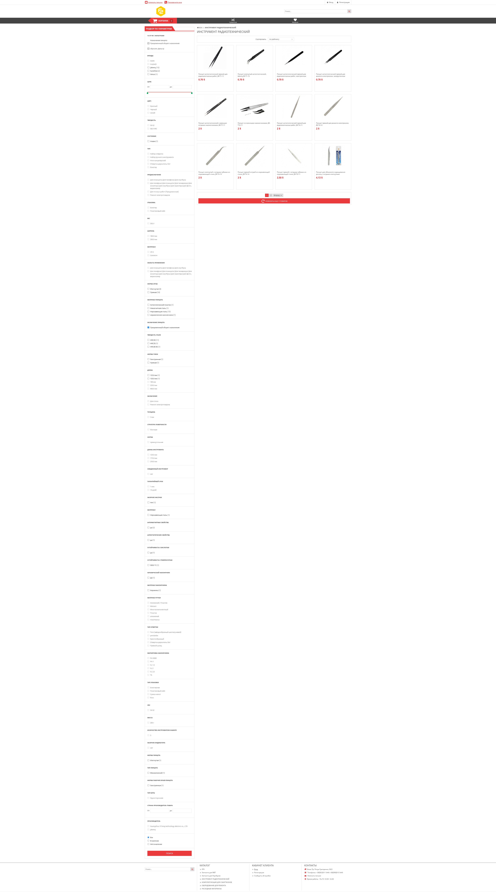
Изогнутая (155, 289)
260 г (152, 723)
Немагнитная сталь (159, 308)
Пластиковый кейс (157, 211)
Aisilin (152, 61)
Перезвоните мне (175, 2)
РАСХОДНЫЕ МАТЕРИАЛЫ (212, 889)
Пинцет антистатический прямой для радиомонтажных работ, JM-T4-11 (291, 124)
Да (152, 578)
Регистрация (259, 872)
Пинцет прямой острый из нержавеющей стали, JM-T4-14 (254, 173)
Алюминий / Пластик (158, 603)
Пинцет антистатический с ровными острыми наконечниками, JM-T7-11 (212, 124)
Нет (153, 502)
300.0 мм (153, 239)
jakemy (153, 829)
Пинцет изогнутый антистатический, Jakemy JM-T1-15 (252, 75)
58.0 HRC (153, 129)
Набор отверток (156, 154)
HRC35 (154, 343)
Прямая (155, 292)
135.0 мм (155, 378)
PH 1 (152, 661)
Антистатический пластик (161, 305)
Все (151, 837)
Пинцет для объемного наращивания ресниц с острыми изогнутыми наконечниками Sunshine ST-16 (330, 173)
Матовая (153, 429)
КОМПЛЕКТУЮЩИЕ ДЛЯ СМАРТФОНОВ (217, 882)
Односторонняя (156, 798)
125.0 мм (155, 375)
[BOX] (161, 11)
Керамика (155, 590)
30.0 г (152, 223)
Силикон (153, 255)
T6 (151, 675)
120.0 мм (153, 455)
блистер (153, 167)
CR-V (152, 252)
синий (152, 113)
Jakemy (154, 67)
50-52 (152, 125)
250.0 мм (153, 461)
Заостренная (156, 359)
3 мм (152, 417)
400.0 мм (153, 388)
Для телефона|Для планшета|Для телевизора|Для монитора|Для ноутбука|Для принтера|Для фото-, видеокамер (171, 185)
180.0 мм (153, 236)
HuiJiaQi (153, 64)
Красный (153, 106)
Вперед (277, 195)
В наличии (154, 841)
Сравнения (233, 22)
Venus (154, 74)
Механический (157, 773)
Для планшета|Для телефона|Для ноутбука (168, 180)
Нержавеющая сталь (160, 311)
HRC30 (154, 340)
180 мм (153, 382)
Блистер (153, 207)
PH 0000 (153, 658)
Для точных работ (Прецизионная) (164, 192)
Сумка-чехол (155, 694)
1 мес (152, 486)
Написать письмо (155, 2)
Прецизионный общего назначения (164, 43)
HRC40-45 (155, 347)
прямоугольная (156, 442)
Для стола (154, 401)
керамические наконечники (163, 315)
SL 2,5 (152, 671)
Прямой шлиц (156, 645)
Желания (295, 22)
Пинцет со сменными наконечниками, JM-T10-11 (254, 124)
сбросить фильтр (157, 48)
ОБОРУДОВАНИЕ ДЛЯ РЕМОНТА (214, 885)
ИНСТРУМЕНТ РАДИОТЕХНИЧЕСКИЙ (215, 879)
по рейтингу (274, 39)
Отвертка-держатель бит (160, 164)
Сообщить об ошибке (262, 876)
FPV (203, 869)
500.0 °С (154, 565)
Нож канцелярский (158, 160)
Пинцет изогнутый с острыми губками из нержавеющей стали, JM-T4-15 (214, 173)
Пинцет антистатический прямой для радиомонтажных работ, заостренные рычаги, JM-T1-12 (291, 75)
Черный (153, 109)
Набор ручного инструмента (162, 157)
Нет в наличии (156, 844)
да (152, 527)
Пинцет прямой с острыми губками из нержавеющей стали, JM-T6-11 (291, 173)
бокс (152, 697)
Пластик (153, 613)
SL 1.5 (152, 665)
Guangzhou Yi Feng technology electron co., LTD (168, 826)
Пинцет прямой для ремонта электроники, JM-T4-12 (332, 124)
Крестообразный (157, 639)
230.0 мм (153, 385)
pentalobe (154, 635)
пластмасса (154, 619)
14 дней (153, 490)
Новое (154, 141)
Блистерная (155, 687)
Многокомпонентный (159, 609)
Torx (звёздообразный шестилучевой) (165, 632)
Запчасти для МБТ (209, 872)
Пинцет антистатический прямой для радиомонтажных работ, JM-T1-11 (212, 75)
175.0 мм (153, 458)
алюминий (154, 616)
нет (151, 474)
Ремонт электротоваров (160, 195)
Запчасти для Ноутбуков (211, 876)
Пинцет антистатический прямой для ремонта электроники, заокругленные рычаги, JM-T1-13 (330, 75)
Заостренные (157, 785)
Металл (153, 606)
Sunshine (155, 71)
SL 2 (151, 668)
